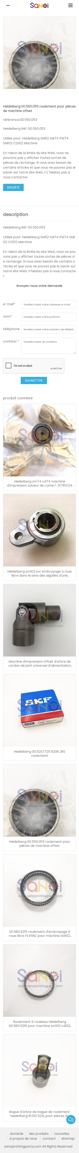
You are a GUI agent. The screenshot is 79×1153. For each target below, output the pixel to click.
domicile (16, 1133)
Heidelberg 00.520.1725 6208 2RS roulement (39, 754)
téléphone (11, 329)
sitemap (68, 1138)
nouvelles (61, 1133)
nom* (7, 316)
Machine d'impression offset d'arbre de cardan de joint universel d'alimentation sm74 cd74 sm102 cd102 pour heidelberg (39, 664)
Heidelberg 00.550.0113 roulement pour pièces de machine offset (39, 844)
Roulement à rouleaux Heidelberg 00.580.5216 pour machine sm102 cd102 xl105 (39, 1024)
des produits (39, 1133)
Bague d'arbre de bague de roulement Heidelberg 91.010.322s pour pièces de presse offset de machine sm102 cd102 (39, 1114)
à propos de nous (23, 1138)
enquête (13, 187)
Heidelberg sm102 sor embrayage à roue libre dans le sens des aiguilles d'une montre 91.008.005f (39, 574)
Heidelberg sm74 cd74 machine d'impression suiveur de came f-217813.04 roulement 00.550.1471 (39, 483)
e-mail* (9, 304)
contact (49, 1138)
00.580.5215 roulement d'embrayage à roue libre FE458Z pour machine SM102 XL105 (39, 934)
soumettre (34, 380)
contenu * (11, 341)
